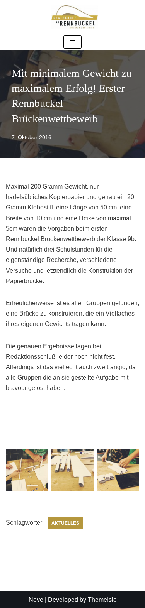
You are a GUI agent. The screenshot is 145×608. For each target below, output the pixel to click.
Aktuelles (65, 523)
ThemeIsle (102, 599)
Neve (36, 599)
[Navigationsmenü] (72, 42)
